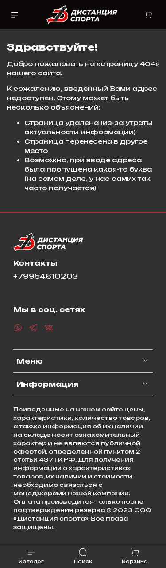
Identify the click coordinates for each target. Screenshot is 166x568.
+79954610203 (45, 276)
